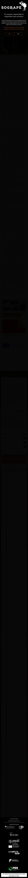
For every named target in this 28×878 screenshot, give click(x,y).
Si (9, 34)
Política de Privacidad (14, 818)
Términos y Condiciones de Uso (14, 820)
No (18, 34)
